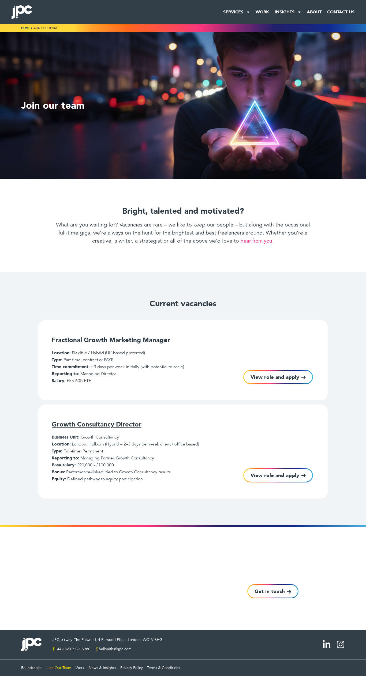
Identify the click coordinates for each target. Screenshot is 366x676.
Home (25, 28)
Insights (284, 11)
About (314, 11)
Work (262, 11)
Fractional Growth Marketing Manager (112, 340)
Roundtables (31, 668)
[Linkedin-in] (326, 644)
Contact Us (340, 11)
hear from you (256, 241)
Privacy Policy (131, 668)
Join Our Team (59, 668)
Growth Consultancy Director (96, 424)
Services (233, 11)
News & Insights (102, 668)
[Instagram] (340, 644)
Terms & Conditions (163, 668)
